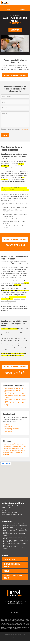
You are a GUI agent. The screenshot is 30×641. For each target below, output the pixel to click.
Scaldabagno (8, 426)
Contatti (7, 571)
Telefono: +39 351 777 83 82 (9, 512)
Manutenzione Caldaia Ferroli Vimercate (14, 446)
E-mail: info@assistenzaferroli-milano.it (12, 514)
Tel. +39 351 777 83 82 (15, 602)
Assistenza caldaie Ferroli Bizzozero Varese (15, 524)
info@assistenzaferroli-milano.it (12, 565)
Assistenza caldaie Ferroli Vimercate (13, 444)
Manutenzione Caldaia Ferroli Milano (15, 388)
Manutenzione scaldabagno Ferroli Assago (14, 529)
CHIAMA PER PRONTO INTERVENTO (15, 75)
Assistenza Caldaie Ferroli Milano (13, 577)
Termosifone (8, 431)
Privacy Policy (20, 609)
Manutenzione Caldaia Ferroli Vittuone (15, 394)
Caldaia (6, 424)
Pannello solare (9, 430)
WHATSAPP (23, 9)
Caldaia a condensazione (11, 428)
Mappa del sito (10, 609)
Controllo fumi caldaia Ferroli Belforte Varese (15, 540)
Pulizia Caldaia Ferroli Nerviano (11, 542)
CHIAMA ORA (15, 30)
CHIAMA (7, 9)
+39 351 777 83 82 (9, 559)
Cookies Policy (15, 612)
